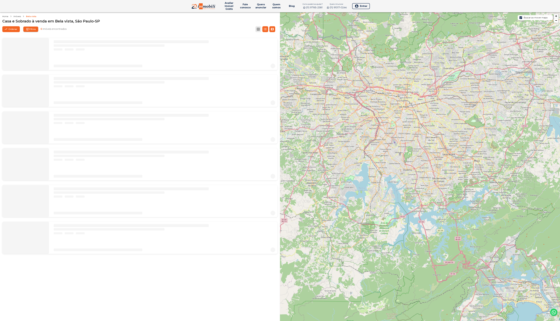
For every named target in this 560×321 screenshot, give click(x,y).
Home (5, 16)
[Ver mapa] (272, 29)
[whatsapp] (553, 312)
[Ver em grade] (258, 29)
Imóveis (17, 16)
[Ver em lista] (265, 29)
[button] (556, 16)
